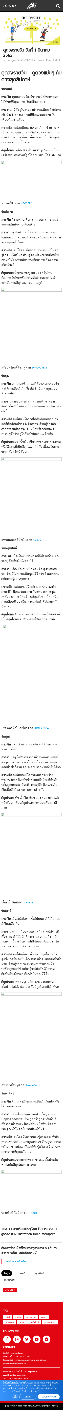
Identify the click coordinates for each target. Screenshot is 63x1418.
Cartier (37, 540)
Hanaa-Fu (31, 1085)
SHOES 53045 (42, 728)
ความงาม (31, 1317)
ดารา (43, 1317)
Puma (29, 903)
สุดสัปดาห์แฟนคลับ (16, 1261)
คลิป (8, 1317)
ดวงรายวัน (21, 1273)
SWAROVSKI (39, 368)
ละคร (21, 1322)
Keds (34, 1213)
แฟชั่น (18, 1317)
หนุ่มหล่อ (10, 1322)
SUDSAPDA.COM (27, 60)
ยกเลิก (28, 1396)
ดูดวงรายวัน (9, 1280)
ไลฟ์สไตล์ (34, 1322)
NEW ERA (27, 203)
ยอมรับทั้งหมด (49, 1396)
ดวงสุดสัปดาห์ (38, 1273)
